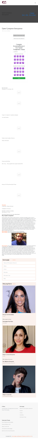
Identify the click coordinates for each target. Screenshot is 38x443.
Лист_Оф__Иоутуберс (29, 15)
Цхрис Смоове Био (5, 426)
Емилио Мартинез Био (6, 424)
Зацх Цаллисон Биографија (7, 428)
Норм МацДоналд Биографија (7, 422)
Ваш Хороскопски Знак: (19, 53)
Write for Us (30, 436)
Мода (5, 278)
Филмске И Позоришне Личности (10, 263)
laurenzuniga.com (15, 436)
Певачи (5, 266)
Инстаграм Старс (7, 275)
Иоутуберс (6, 272)
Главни (32, 13)
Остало (5, 269)
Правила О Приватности (22, 436)
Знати (19, 78)
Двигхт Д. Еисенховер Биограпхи (8, 430)
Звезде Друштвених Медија (8, 396)
